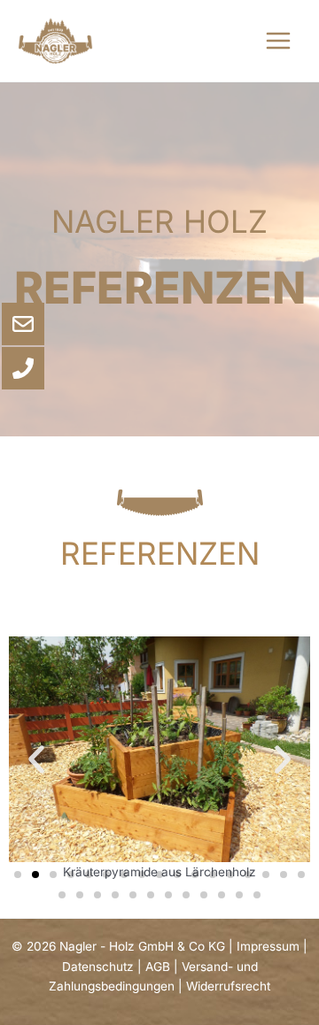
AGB (157, 966)
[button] (36, 759)
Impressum (268, 946)
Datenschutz (98, 966)
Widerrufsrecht (228, 986)
